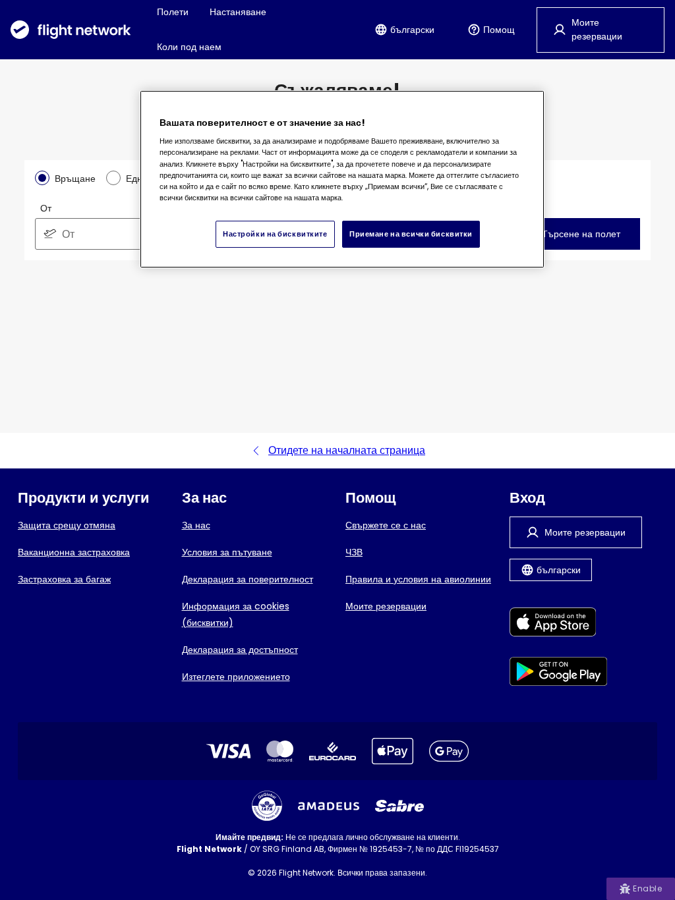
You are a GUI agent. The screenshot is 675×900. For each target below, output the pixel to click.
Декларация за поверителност (247, 579)
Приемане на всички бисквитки (411, 234)
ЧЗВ (354, 552)
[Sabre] (399, 806)
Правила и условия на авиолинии (418, 579)
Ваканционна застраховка (74, 552)
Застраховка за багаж (64, 579)
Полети (173, 11)
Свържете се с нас (385, 525)
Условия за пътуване (227, 552)
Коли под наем (189, 46)
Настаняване (238, 11)
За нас (196, 525)
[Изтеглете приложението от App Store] (559, 624)
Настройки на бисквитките (275, 234)
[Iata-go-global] (267, 806)
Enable (647, 888)
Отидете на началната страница (346, 450)
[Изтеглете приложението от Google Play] (559, 673)
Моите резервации (385, 606)
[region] (342, 179)
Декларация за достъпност (240, 649)
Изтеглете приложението (236, 676)
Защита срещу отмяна (66, 525)
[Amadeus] (328, 806)
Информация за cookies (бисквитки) (235, 614)
